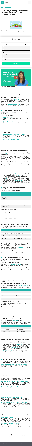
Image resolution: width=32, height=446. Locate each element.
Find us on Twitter (17, 444)
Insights (13, 444)
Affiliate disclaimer (23, 443)
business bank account (20, 156)
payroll (7, 247)
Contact (28, 443)
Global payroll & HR (5, 438)
